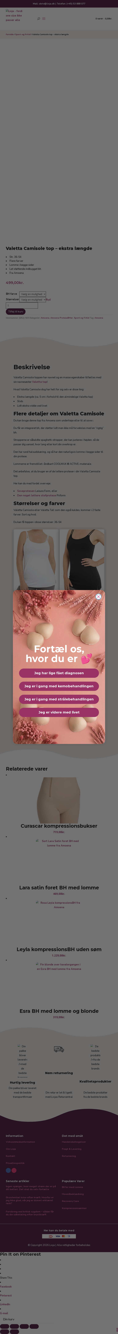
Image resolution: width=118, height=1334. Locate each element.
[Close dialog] (98, 596)
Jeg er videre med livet (59, 712)
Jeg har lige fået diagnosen (59, 673)
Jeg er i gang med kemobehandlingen (59, 686)
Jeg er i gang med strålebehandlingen (59, 699)
